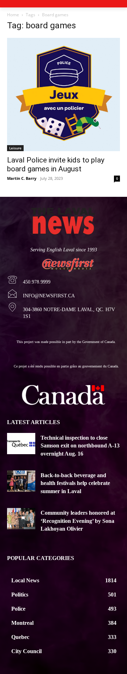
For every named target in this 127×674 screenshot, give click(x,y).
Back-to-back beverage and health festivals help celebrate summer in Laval (75, 483)
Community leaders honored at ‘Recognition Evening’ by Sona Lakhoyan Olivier (78, 521)
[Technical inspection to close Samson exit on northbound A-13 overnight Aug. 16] (21, 443)
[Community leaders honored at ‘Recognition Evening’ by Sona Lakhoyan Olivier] (21, 518)
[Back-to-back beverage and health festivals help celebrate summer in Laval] (21, 481)
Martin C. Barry (21, 178)
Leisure (15, 147)
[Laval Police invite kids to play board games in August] (63, 94)
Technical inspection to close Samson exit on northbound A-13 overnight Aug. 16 (80, 446)
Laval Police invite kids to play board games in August (55, 164)
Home (13, 15)
